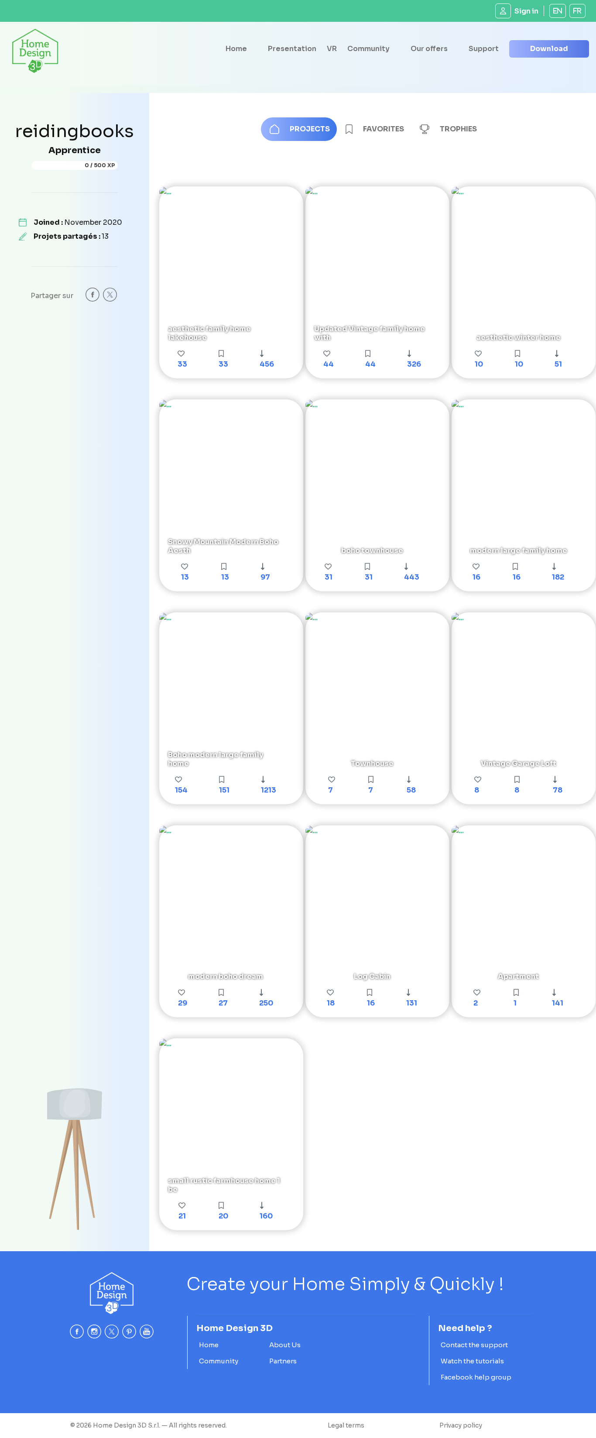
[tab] (299, 129)
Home (236, 48)
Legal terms (346, 1425)
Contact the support (474, 1345)
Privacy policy (460, 1425)
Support (484, 48)
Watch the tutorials (472, 1361)
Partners (283, 1361)
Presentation (292, 48)
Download (549, 48)
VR (332, 48)
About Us (285, 1345)
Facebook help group (476, 1377)
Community (368, 48)
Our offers (429, 48)
